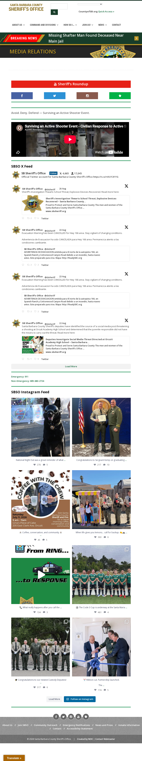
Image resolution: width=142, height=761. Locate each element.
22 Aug (63, 323)
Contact (57, 728)
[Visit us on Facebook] (22, 95)
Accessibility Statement (80, 728)
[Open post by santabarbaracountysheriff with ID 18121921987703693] (101, 499)
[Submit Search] (54, 12)
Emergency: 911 (19, 376)
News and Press (104, 725)
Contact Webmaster (105, 739)
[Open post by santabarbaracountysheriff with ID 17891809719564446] (40, 499)
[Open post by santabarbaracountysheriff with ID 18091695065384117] (40, 427)
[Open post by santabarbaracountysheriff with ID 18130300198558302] (101, 427)
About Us (7, 725)
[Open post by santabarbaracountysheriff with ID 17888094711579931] (101, 574)
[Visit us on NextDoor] (120, 95)
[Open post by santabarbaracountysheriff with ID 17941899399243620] (101, 647)
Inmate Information (129, 725)
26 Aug (63, 188)
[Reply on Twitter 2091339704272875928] (23, 265)
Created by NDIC (85, 739)
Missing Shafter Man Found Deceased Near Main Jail (86, 38)
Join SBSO (23, 725)
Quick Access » (106, 11)
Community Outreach (45, 725)
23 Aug (63, 229)
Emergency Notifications (76, 725)
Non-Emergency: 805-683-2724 (27, 380)
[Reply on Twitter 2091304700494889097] (23, 359)
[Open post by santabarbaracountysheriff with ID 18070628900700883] (40, 574)
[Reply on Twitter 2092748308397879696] (23, 218)
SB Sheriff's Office (32, 188)
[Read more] (136, 38)
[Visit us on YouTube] (78, 717)
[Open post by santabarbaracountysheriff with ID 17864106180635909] (40, 647)
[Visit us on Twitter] (54, 95)
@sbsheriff (50, 189)
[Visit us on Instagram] (87, 95)
